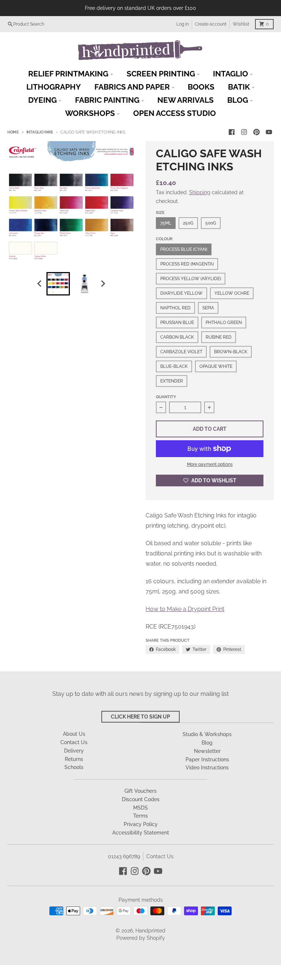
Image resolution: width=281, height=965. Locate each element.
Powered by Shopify (140, 938)
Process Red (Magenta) (187, 264)
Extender (171, 381)
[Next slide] (103, 283)
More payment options (210, 464)
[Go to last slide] (40, 283)
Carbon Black (177, 337)
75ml (165, 223)
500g (210, 223)
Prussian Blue (177, 322)
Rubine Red (219, 337)
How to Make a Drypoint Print (185, 609)
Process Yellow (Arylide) (190, 278)
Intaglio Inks (39, 132)
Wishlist (241, 24)
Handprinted (150, 931)
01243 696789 (124, 856)
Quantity (166, 397)
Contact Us (159, 856)
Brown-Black (230, 351)
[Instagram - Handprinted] (244, 132)
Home (13, 132)
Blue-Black (174, 366)
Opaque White (215, 366)
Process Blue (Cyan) (183, 249)
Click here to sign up (140, 717)
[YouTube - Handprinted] (269, 132)
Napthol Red (175, 307)
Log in (182, 24)
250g (188, 223)
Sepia (208, 307)
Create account (210, 24)
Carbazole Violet (181, 351)
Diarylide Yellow (181, 293)
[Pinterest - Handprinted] (256, 132)
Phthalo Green (224, 322)
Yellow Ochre (231, 293)
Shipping (199, 192)
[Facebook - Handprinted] (231, 132)
